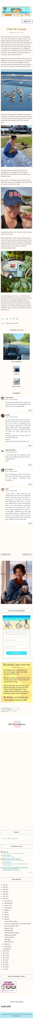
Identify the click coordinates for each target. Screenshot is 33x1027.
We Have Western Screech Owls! (11, 870)
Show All (30, 872)
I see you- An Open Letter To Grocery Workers (17, 923)
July (5, 912)
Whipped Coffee (8, 928)
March (6, 944)
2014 (4, 962)
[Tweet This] (7, 318)
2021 (4, 896)
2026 (4, 885)
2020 (4, 898)
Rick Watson (9, 469)
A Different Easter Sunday (11, 933)
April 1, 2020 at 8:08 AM (11, 399)
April (5, 919)
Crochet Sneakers (9, 937)
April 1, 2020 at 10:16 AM (11, 417)
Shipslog (5, 852)
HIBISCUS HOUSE (10, 450)
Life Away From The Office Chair (14, 1014)
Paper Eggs (7, 939)
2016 (4, 958)
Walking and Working (8, 857)
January (6, 948)
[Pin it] (17, 318)
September (7, 908)
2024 (4, 889)
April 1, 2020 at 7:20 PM (11, 452)
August (6, 910)
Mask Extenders (8, 930)
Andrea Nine (9, 397)
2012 (4, 967)
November (7, 903)
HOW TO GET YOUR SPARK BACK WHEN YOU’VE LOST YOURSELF (15, 864)
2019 (4, 951)
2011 (4, 969)
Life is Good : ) (7, 855)
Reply (30, 410)
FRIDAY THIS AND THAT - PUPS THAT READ (13, 860)
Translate (14, 711)
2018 (4, 953)
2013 (4, 964)
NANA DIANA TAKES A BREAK (12, 859)
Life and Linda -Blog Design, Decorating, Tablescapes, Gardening (15, 868)
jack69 (7, 415)
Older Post (26, 554)
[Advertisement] (16, 754)
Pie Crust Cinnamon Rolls (11, 926)
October (6, 905)
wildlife (14, 323)
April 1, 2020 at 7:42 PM (11, 471)
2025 (4, 887)
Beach (8, 323)
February (6, 946)
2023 (4, 892)
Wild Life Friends (9, 942)
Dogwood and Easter (10, 935)
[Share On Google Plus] (13, 318)
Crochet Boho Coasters (11, 921)
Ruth (6, 489)
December (7, 901)
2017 (4, 955)
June (5, 914)
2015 (4, 960)
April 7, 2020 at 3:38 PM (11, 491)
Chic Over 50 (6, 862)
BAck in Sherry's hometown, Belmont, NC (14, 853)
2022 (4, 894)
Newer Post (6, 554)
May (5, 917)
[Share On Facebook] (10, 318)
